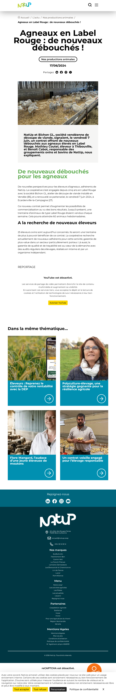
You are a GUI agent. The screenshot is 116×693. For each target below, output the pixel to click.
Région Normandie (58, 621)
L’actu (36, 17)
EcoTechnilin (58, 554)
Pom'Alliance (58, 576)
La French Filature (58, 562)
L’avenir (58, 596)
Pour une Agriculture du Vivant (58, 619)
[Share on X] (70, 72)
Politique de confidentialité (58, 641)
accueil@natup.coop (60, 538)
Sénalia (58, 624)
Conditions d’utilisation (58, 639)
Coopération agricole (58, 608)
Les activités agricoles (58, 588)
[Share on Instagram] (66, 72)
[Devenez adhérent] (83, 671)
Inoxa (58, 613)
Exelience (58, 610)
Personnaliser (58, 689)
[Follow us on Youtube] (68, 501)
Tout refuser (40, 689)
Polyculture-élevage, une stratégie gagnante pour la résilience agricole (82, 386)
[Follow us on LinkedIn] (48, 501)
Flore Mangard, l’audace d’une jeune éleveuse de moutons (28, 460)
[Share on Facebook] (61, 72)
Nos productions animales (58, 17)
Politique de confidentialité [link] (84, 689)
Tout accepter (21, 689)
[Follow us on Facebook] (54, 501)
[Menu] (96, 5)
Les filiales (58, 590)
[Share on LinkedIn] (57, 72)
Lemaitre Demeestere (58, 565)
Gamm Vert (58, 559)
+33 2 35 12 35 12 (60, 544)
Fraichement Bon (58, 557)
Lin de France (57, 570)
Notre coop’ (58, 585)
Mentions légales (58, 633)
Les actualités (57, 593)
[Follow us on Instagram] (61, 501)
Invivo (58, 616)
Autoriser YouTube (58, 303)
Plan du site (58, 636)
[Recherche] (90, 5)
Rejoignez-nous (58, 598)
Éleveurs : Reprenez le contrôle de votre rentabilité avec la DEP (31, 386)
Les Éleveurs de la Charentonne (58, 567)
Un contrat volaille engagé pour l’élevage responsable (82, 459)
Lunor (58, 573)
